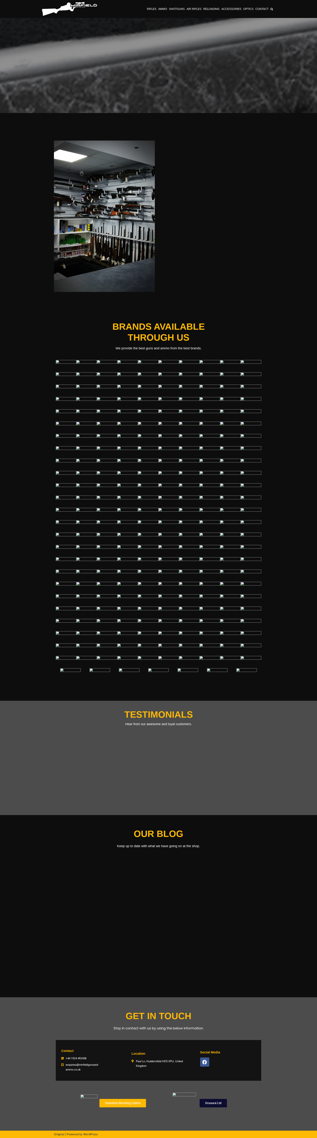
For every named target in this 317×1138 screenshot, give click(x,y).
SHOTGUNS (177, 8)
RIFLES (151, 8)
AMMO (162, 8)
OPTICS (248, 8)
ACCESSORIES (231, 8)
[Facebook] (204, 1062)
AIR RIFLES (194, 8)
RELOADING (211, 8)
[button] (271, 9)
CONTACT (262, 8)
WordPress (90, 1134)
